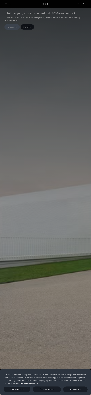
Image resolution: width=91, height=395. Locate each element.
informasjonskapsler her (28, 383)
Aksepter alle (75, 389)
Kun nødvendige (17, 389)
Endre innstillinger (47, 389)
